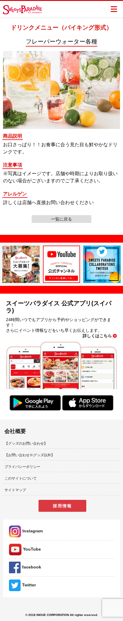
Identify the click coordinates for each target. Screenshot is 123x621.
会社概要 (15, 431)
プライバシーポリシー (22, 467)
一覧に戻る (61, 219)
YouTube (32, 549)
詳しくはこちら (97, 335)
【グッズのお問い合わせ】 (25, 443)
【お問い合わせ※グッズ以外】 (29, 455)
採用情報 (62, 505)
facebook (31, 567)
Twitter (29, 585)
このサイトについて (20, 478)
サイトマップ (15, 490)
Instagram (32, 530)
